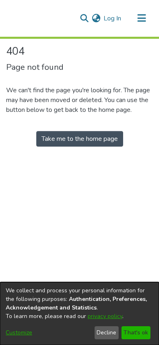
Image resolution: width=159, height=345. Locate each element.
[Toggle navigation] (141, 18)
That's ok (136, 332)
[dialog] (79, 313)
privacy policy (105, 316)
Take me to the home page (80, 138)
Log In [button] (113, 18)
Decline (106, 332)
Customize (19, 332)
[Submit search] (84, 18)
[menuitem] (96, 18)
